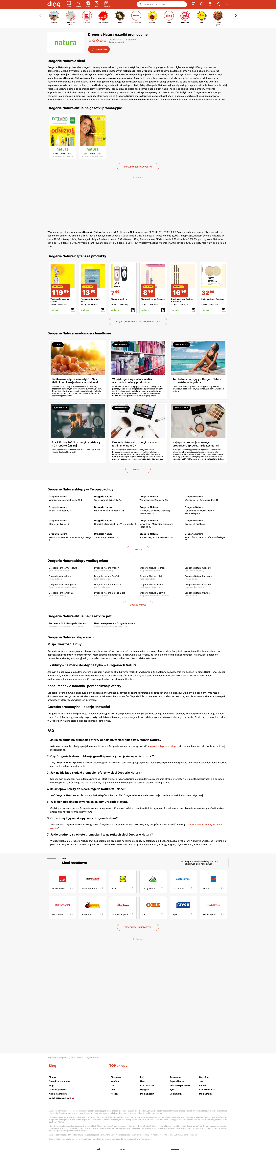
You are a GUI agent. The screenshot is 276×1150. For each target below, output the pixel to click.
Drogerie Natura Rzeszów (198, 584)
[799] (123, 276)
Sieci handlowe (74, 863)
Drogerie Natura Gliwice (197, 592)
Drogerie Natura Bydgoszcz (63, 584)
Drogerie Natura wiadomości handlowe (79, 333)
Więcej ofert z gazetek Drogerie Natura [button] (138, 322)
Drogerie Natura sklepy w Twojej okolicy (80, 489)
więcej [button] (138, 549)
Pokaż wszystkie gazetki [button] (138, 167)
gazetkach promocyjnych (164, 746)
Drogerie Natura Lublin (151, 576)
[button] (193, 4)
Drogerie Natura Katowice (198, 576)
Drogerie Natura (92, 1057)
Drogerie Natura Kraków (106, 567)
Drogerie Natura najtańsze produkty (76, 256)
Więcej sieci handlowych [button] (138, 927)
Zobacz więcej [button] (138, 605)
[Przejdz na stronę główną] (53, 4)
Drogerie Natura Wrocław (198, 567)
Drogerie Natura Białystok (107, 584)
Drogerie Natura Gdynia (61, 592)
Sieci (64, 859)
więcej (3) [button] (138, 469)
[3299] (213, 276)
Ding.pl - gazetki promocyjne (60, 1057)
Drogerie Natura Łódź (60, 576)
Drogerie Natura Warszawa (63, 567)
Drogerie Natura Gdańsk (106, 576)
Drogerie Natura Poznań (152, 567)
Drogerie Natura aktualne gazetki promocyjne (84, 108)
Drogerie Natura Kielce (151, 584)
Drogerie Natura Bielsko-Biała (109, 592)
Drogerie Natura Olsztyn (152, 592)
